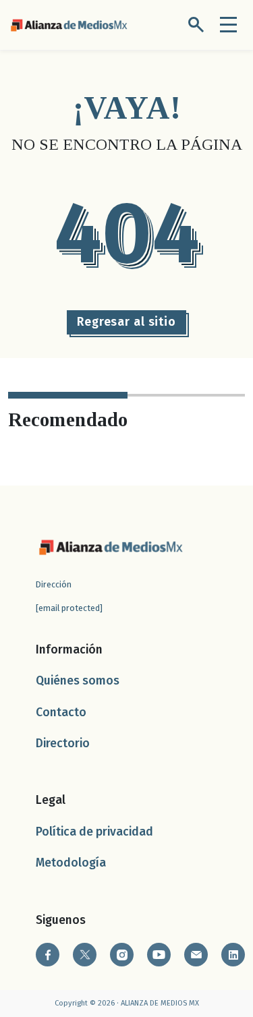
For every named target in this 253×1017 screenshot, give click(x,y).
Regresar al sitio (126, 322)
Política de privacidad (94, 832)
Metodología (71, 863)
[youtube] (159, 954)
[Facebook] (47, 954)
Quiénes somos (77, 681)
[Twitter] (84, 954)
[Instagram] (122, 954)
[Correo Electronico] (196, 954)
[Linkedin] (233, 954)
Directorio (63, 743)
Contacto (61, 712)
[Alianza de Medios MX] (69, 24)
